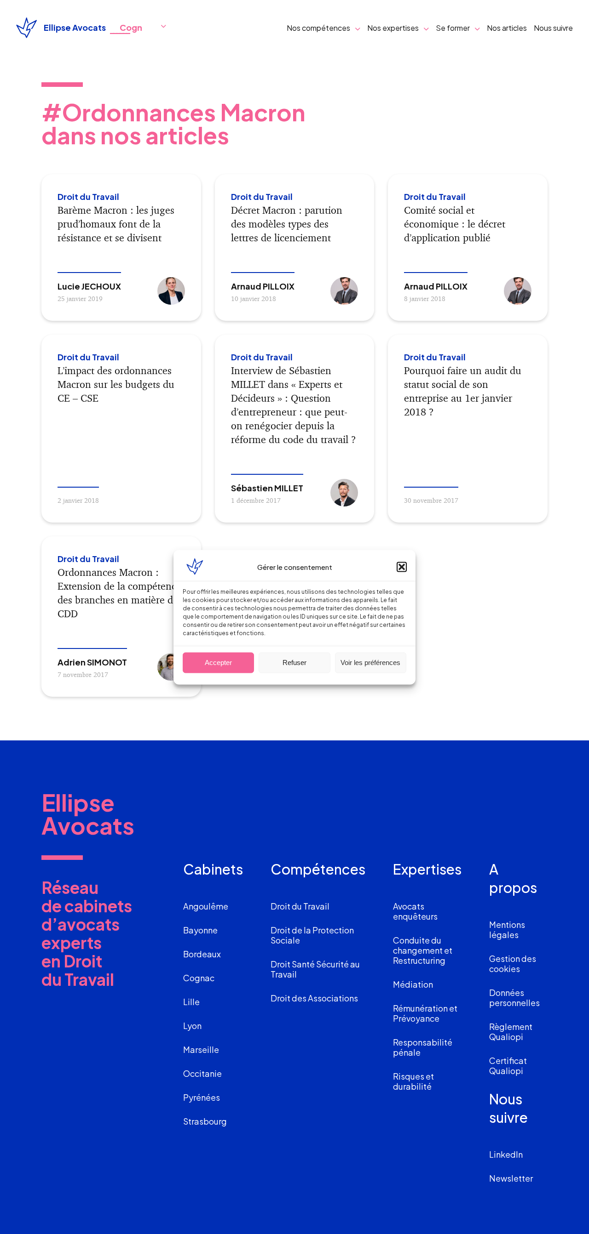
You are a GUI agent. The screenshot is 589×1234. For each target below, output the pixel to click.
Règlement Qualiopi (510, 1031)
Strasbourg (205, 1121)
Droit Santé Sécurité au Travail (315, 969)
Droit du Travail (300, 906)
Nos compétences (318, 28)
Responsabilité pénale (422, 1047)
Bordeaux (202, 954)
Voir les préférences (370, 662)
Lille (191, 1001)
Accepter (218, 662)
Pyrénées (201, 1097)
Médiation (413, 984)
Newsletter (511, 1178)
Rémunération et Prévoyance (425, 1013)
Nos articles (507, 28)
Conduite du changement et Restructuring (422, 950)
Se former (453, 28)
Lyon (192, 1025)
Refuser (294, 662)
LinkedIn (506, 1154)
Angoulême (205, 906)
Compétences (318, 869)
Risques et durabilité (413, 1081)
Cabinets (213, 869)
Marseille (201, 1049)
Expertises (427, 869)
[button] (401, 566)
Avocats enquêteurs (415, 911)
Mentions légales (507, 929)
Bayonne (200, 930)
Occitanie (202, 1073)
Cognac (198, 977)
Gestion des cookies (512, 963)
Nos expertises (393, 28)
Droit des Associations (314, 998)
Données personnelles (514, 997)
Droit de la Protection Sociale (312, 935)
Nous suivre (553, 28)
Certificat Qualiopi (508, 1065)
